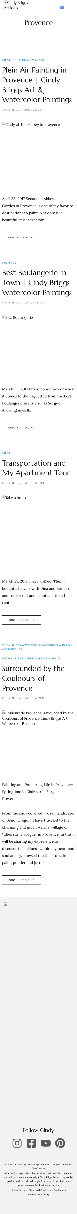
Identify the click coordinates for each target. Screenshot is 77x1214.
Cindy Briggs (11, 109)
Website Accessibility (38, 1194)
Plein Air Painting (31, 60)
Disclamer (59, 1190)
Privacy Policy (19, 1190)
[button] (62, 7)
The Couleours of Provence (39, 658)
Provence (9, 60)
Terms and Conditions (40, 1190)
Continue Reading (21, 237)
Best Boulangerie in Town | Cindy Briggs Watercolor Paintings (37, 282)
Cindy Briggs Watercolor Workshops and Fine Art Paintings (37, 647)
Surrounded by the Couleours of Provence (33, 678)
